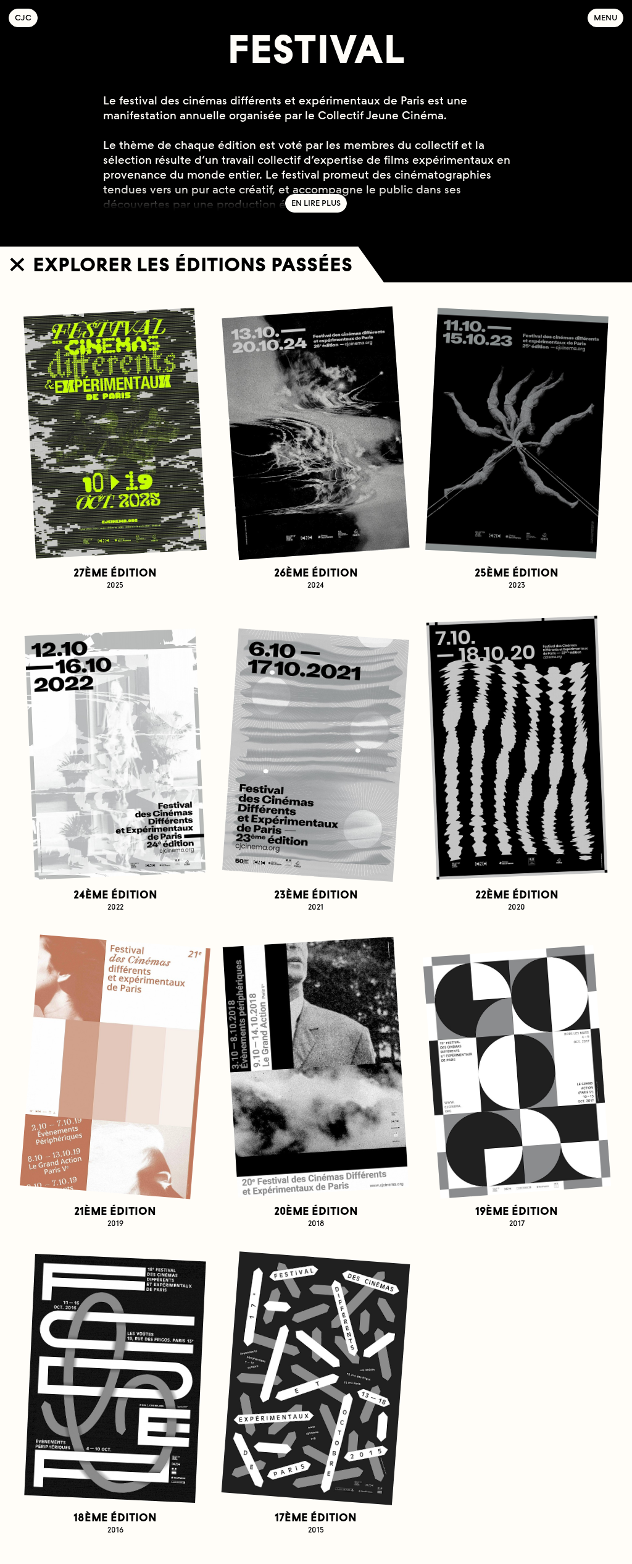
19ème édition (516, 1216)
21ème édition (115, 1216)
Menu (605, 17)
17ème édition (316, 1522)
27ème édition (115, 578)
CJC (26, 17)
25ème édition (517, 578)
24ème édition (115, 899)
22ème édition (517, 899)
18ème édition (115, 1522)
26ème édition (316, 578)
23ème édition (316, 899)
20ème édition (316, 1216)
